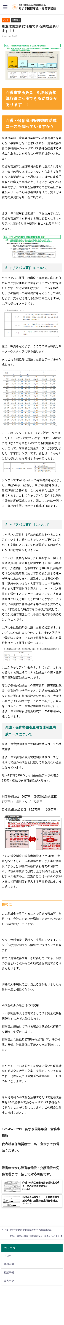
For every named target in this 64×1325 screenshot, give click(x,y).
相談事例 (9, 1272)
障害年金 (9, 1281)
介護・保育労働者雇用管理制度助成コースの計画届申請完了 (29, 1230)
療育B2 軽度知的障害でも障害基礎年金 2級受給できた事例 (34, 1236)
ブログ (6, 20)
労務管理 (16, 20)
